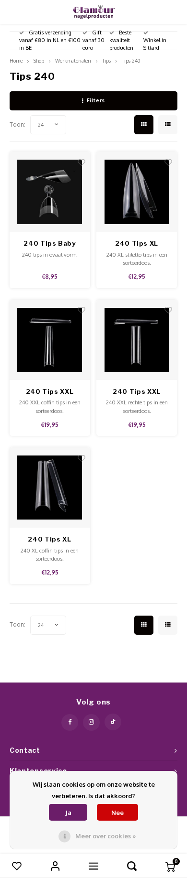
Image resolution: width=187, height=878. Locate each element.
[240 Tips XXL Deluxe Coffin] (50, 340)
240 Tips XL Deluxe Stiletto (136, 244)
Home (16, 60)
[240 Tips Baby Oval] (50, 192)
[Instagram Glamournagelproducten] (91, 722)
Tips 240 (131, 60)
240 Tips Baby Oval (49, 244)
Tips (106, 60)
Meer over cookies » (105, 836)
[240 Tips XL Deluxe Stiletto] (136, 192)
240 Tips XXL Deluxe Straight (136, 392)
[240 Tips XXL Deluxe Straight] (136, 340)
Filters (96, 100)
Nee (117, 812)
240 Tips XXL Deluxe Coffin (49, 392)
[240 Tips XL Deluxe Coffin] (50, 487)
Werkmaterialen (73, 60)
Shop (39, 60)
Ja (68, 812)
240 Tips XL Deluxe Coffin (49, 539)
